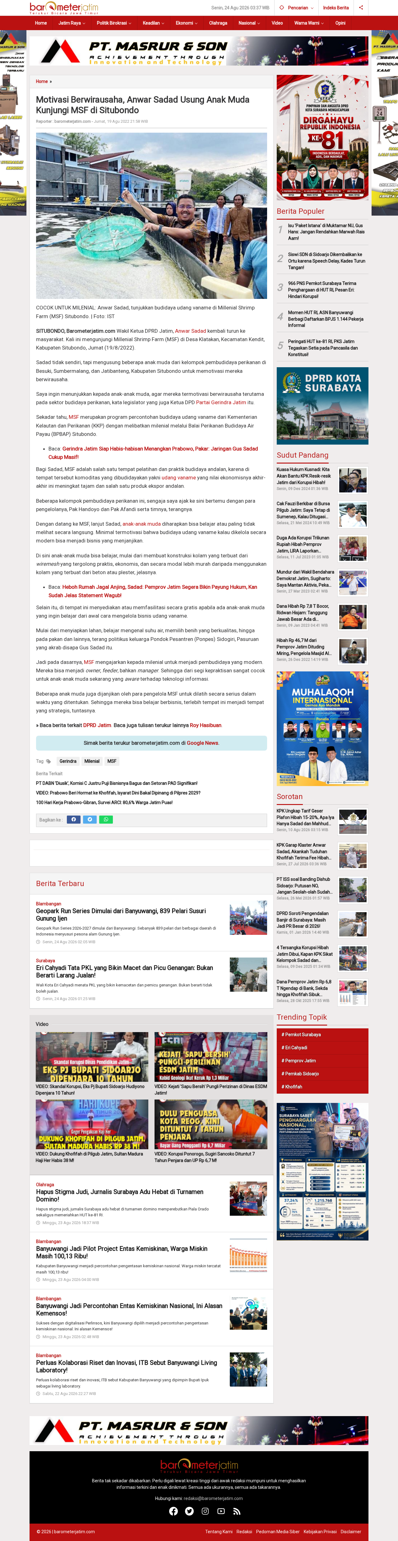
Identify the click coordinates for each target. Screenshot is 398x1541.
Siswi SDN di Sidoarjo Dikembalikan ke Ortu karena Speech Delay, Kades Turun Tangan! (326, 261)
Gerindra (68, 761)
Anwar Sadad (190, 331)
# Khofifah (291, 1086)
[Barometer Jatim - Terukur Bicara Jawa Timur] (64, 7)
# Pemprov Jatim (298, 1060)
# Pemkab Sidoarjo (300, 1073)
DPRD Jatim (97, 725)
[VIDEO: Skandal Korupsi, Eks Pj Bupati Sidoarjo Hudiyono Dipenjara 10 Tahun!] (92, 1057)
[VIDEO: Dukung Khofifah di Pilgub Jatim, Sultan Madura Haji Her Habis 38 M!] (92, 1124)
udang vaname (179, 477)
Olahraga (45, 1184)
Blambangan (48, 903)
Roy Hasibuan (205, 725)
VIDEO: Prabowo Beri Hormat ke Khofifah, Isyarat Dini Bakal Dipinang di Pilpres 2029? (118, 792)
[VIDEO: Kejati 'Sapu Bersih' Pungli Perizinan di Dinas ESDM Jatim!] (211, 1057)
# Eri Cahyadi (294, 1047)
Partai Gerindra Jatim (221, 402)
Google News (202, 743)
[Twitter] (90, 820)
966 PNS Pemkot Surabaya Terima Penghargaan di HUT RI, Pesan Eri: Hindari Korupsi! (322, 290)
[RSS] (237, 1513)
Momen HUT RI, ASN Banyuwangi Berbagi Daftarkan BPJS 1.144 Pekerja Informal (325, 319)
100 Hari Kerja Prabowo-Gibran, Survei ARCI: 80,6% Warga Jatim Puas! (104, 802)
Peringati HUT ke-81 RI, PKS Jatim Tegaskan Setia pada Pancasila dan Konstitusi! (323, 348)
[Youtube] (221, 1513)
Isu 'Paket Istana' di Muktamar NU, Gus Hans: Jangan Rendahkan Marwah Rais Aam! (326, 232)
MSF (74, 417)
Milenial (92, 761)
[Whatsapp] (106, 820)
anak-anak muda (142, 524)
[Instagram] (205, 1513)
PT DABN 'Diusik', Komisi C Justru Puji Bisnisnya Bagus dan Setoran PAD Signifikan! (116, 783)
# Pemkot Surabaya (301, 1034)
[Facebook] (74, 820)
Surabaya (45, 960)
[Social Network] (361, 8)
